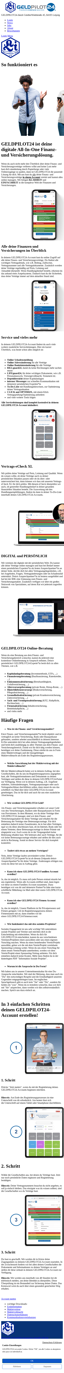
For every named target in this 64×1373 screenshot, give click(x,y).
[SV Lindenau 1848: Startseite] (28, 12)
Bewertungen (13, 31)
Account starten (8, 1299)
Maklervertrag (13, 1309)
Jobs (9, 25)
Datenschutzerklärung (17, 1314)
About (10, 28)
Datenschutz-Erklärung (52, 1342)
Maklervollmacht (15, 1312)
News (10, 22)
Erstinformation (14, 1306)
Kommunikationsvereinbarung (21, 1317)
